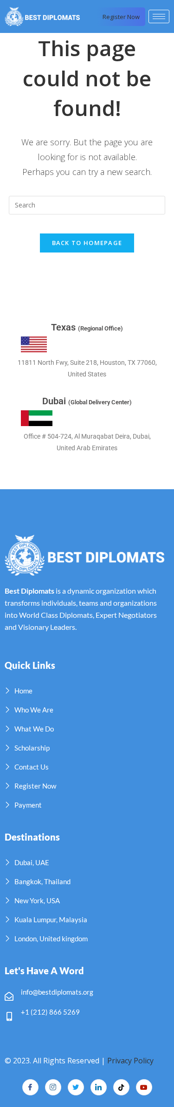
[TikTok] (121, 1087)
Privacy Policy (130, 1060)
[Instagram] (53, 1087)
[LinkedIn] (98, 1087)
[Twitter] (76, 1087)
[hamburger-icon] (158, 16)
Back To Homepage (87, 243)
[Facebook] (30, 1087)
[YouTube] (144, 1087)
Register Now (121, 17)
